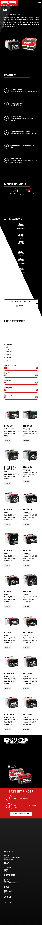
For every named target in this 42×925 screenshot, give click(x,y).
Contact (6, 881)
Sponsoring (8, 867)
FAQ (5, 871)
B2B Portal (8, 891)
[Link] (9, 3)
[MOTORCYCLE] (21, 225)
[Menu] (39, 3)
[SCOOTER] (21, 234)
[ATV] (21, 242)
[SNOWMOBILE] (21, 259)
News (6, 869)
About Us (7, 879)
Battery (6, 855)
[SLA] (21, 774)
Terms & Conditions (11, 883)
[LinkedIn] (19, 902)
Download (7, 893)
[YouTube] (10, 902)
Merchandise (8, 859)
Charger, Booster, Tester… (12, 857)
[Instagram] (14, 902)
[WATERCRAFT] (21, 269)
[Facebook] (6, 902)
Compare (8, 441)
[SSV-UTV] (21, 252)
